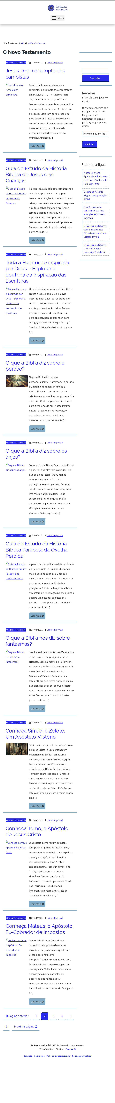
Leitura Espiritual (55, 62)
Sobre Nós (39, 1056)
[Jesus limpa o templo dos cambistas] (17, 89)
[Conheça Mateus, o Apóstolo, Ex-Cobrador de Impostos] (17, 947)
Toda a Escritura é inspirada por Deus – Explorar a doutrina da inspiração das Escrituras (37, 271)
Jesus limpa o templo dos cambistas (35, 74)
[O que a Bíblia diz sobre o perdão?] (17, 380)
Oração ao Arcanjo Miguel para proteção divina (95, 195)
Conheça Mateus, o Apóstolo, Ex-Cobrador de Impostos (39, 929)
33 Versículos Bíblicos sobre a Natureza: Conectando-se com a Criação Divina (95, 231)
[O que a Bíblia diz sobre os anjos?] (17, 467)
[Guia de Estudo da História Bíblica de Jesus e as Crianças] (17, 195)
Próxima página (24, 1026)
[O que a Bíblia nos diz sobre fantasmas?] (17, 656)
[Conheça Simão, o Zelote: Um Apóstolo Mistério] (17, 748)
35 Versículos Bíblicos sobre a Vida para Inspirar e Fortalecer (95, 248)
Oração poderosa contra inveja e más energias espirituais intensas (94, 212)
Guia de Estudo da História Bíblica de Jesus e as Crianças (36, 174)
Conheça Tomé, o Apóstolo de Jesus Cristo (37, 831)
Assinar (89, 144)
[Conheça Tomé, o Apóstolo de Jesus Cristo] (17, 847)
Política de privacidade (58, 1056)
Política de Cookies (81, 1056)
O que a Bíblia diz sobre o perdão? (35, 366)
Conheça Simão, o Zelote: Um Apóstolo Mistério (35, 734)
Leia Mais (36, 146)
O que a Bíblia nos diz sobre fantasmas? (38, 641)
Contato (28, 1056)
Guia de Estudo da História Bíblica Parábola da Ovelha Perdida (37, 550)
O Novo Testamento (16, 62)
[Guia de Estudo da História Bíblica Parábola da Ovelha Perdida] (17, 571)
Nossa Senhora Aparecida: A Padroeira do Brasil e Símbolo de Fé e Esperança (95, 178)
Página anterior (18, 1016)
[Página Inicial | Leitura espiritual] (57, 7)
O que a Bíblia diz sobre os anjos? (36, 454)
